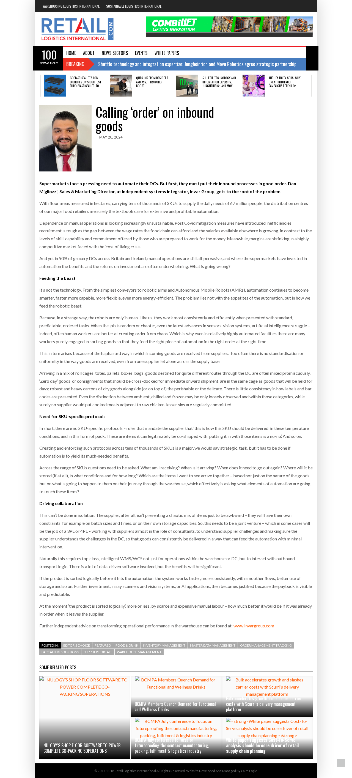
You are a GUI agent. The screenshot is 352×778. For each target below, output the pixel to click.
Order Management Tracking (266, 645)
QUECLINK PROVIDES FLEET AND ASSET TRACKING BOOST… (152, 82)
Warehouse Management (139, 652)
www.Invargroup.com (253, 625)
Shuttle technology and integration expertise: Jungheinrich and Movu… (219, 82)
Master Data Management (212, 645)
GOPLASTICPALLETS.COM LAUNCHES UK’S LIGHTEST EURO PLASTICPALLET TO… (85, 82)
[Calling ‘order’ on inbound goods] (65, 138)
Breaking (75, 63)
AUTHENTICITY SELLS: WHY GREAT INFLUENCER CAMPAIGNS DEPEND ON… (285, 82)
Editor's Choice (76, 645)
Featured (103, 645)
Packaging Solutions (60, 652)
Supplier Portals (98, 652)
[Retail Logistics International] (77, 29)
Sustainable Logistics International (133, 6)
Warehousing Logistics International (71, 6)
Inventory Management (164, 645)
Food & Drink (127, 645)
